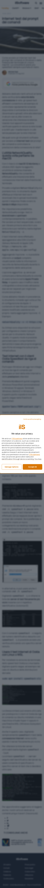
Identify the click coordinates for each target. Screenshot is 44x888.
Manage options (11, 467)
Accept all (32, 467)
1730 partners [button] (16, 438)
